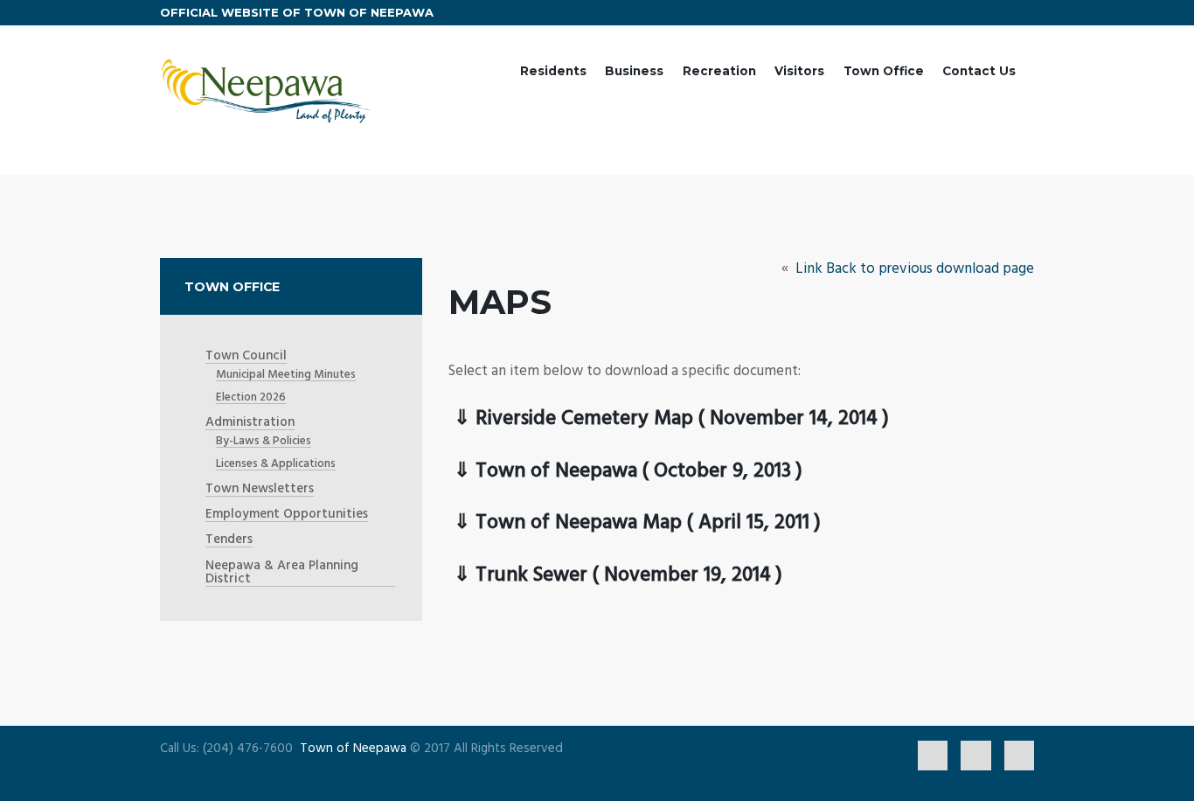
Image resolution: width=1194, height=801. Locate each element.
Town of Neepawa (353, 749)
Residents (553, 71)
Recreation (719, 71)
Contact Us (979, 71)
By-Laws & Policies (263, 441)
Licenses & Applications (276, 464)
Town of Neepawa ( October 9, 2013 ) (639, 472)
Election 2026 (251, 397)
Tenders (229, 540)
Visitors (799, 71)
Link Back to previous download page (913, 269)
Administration (250, 422)
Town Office (883, 71)
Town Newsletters (259, 489)
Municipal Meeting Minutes (286, 374)
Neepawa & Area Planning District (281, 573)
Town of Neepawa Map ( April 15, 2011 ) (648, 523)
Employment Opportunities (286, 514)
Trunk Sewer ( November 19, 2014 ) (629, 576)
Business (634, 71)
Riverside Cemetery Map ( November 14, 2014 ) (682, 419)
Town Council (246, 356)
